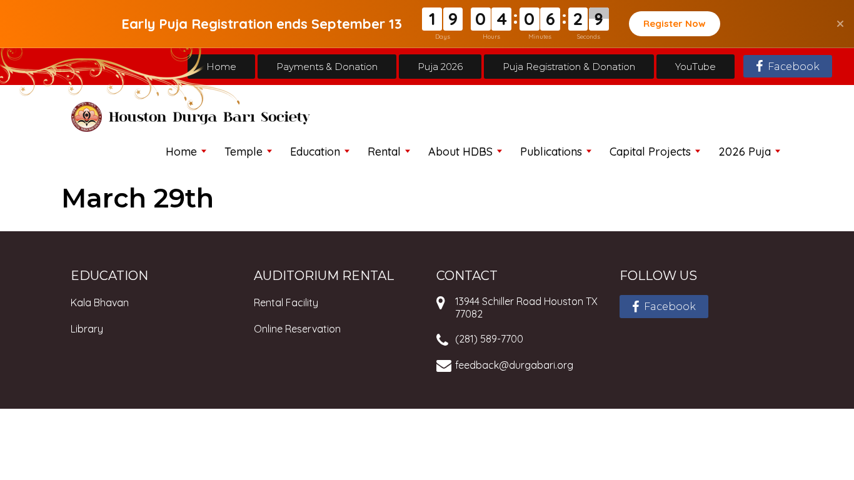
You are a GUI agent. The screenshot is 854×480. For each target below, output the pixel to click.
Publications (551, 151)
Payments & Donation (327, 66)
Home (221, 66)
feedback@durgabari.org (514, 365)
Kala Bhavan (100, 302)
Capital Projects (650, 151)
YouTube (695, 66)
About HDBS (460, 151)
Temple (243, 151)
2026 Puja (744, 151)
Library (87, 328)
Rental (384, 151)
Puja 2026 (440, 66)
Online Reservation (297, 328)
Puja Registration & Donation (569, 66)
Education (315, 151)
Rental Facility (286, 302)
